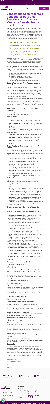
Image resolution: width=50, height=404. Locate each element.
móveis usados (26, 367)
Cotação (20, 397)
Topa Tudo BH (20, 388)
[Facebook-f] (1, 0)
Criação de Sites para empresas (38, 403)
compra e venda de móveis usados (26, 58)
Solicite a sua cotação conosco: (14, 361)
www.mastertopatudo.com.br (14, 364)
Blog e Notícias (21, 395)
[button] (27, 8)
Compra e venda (16, 367)
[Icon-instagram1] (32, 397)
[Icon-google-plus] (30, 397)
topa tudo (32, 367)
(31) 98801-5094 (11, 363)
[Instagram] (3, 0)
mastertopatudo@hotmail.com (27, 376)
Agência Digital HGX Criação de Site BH (22, 403)
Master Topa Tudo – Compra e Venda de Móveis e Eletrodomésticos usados (25, 402)
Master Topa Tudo (12, 359)
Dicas (21, 367)
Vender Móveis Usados (20, 392)
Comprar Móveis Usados (21, 390)
